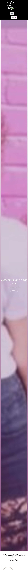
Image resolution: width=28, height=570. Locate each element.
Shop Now (14, 290)
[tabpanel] (14, 285)
